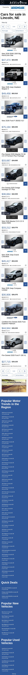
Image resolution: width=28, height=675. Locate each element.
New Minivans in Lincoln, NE (8, 633)
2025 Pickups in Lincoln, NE (8, 488)
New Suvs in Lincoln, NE (7, 612)
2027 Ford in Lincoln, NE (7, 455)
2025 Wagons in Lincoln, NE (8, 563)
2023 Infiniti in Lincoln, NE (7, 538)
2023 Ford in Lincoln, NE (7, 476)
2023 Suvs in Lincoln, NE (7, 451)
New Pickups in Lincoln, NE (8, 617)
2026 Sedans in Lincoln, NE (8, 459)
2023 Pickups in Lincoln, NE (8, 472)
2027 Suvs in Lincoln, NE (7, 430)
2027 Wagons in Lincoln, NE (8, 534)
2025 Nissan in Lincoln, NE (7, 522)
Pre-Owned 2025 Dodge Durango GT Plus (11, 188)
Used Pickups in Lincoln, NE (8, 653)
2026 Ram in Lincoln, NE (7, 438)
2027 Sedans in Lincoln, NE (8, 526)
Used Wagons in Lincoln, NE (8, 666)
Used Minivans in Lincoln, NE (8, 661)
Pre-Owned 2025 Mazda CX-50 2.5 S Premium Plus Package (13, 155)
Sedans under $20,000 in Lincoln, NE (10, 597)
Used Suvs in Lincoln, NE (7, 649)
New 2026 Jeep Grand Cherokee (10, 255)
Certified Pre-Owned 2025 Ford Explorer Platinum (13, 322)
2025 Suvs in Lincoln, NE (7, 446)
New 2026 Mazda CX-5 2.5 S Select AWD (13, 222)
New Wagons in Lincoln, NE (8, 625)
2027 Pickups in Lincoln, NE (8, 463)
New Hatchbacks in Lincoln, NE (8, 629)
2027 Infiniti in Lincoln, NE (7, 497)
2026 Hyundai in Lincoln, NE (8, 442)
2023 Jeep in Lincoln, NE (7, 513)
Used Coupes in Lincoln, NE (8, 670)
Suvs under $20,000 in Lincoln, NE (9, 588)
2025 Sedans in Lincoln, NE (8, 572)
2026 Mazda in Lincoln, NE (7, 426)
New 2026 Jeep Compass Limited (11, 289)
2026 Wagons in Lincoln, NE (8, 467)
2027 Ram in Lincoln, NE (7, 484)
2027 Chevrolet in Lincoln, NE (8, 492)
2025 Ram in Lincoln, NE (7, 542)
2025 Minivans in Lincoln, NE (8, 547)
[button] (2, 40)
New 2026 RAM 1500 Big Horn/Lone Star (11, 54)
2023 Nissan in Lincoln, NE (7, 501)
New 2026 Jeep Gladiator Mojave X (11, 88)
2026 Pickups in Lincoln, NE (8, 417)
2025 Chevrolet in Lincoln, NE (8, 517)
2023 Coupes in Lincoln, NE (8, 576)
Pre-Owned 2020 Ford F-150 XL (14, 355)
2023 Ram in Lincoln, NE (7, 530)
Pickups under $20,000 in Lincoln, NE (10, 593)
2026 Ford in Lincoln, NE (7, 421)
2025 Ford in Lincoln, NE (7, 480)
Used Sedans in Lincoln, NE (8, 657)
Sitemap (14, 673)
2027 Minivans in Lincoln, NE (8, 559)
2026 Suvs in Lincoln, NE (7, 413)
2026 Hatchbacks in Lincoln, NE (9, 551)
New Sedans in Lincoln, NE (7, 621)
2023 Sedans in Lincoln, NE (8, 555)
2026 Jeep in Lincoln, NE (7, 434)
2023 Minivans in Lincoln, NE (8, 568)
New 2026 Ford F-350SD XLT (13, 121)
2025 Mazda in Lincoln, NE (7, 505)
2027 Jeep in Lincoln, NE (7, 509)
